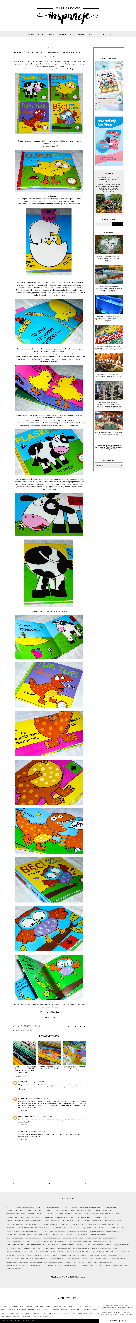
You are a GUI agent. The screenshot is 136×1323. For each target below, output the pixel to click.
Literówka (97, 1310)
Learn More (114, 1320)
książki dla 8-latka (84, 1245)
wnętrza (31, 1214)
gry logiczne (74, 1228)
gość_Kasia (23, 1082)
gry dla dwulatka (112, 1231)
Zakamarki (26, 1317)
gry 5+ (25, 1251)
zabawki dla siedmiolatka (15, 1265)
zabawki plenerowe (97, 1231)
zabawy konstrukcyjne (97, 1234)
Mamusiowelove (25, 1117)
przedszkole (103, 1228)
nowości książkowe (13, 1248)
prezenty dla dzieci (41, 1241)
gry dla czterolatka (33, 1238)
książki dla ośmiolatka (50, 1224)
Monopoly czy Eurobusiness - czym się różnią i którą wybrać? (108, 348)
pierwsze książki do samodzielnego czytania (39, 1248)
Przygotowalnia (40, 1313)
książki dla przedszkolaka (24, 1207)
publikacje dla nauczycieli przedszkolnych (98, 1224)
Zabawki (62, 34)
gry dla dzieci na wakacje (39, 1251)
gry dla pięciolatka (33, 1224)
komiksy (94, 1214)
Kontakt (111, 34)
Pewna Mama (24, 1098)
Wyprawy (81, 34)
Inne (101, 34)
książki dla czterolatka (92, 1221)
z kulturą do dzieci (82, 1214)
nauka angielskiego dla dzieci (54, 1231)
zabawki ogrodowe (70, 1265)
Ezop (38, 1310)
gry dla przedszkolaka (51, 1238)
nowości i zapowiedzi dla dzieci (17, 1221)
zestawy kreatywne (60, 1228)
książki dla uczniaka (54, 1207)
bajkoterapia (94, 1255)
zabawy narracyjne (119, 1265)
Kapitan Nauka (74, 1310)
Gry (72, 34)
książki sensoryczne (102, 1258)
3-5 (7, 1207)
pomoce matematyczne (38, 1262)
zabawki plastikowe (87, 1265)
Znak (34, 1317)
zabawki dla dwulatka (33, 1210)
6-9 (11, 1207)
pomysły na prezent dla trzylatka (18, 1241)
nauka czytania (58, 1234)
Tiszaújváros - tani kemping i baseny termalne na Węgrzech (108, 376)
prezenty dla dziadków (81, 1248)
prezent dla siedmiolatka (27, 1228)
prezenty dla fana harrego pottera (78, 1262)
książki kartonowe (102, 1217)
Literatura (87, 1310)
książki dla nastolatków (31, 1231)
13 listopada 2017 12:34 (38, 1131)
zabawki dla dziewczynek (103, 1262)
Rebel (74, 1313)
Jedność (64, 1310)
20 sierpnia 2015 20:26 (39, 1098)
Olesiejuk (55, 1012)
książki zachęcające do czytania (102, 1251)
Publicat (66, 1313)
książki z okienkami (122, 1245)
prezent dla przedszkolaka (77, 1234)
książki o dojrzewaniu (58, 1258)
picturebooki (11, 1228)
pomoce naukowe (64, 1248)
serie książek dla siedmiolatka (80, 1241)
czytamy (21, 1030)
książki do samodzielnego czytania (19, 1234)
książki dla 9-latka (58, 1251)
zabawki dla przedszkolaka (90, 1207)
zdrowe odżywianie (13, 1251)
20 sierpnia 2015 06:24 (38, 1082)
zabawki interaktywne (14, 1245)
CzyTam (97, 1306)
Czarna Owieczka (69, 1306)
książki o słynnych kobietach (90, 1238)
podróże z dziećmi (68, 1210)
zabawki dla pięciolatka (102, 1241)
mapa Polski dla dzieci (42, 1234)
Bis (37, 1306)
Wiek (40, 34)
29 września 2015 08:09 (42, 1117)
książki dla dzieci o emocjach (36, 1258)
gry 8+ (119, 1224)
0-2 (16, 1030)
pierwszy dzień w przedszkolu (17, 1262)
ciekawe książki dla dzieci (109, 1214)
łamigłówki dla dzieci (118, 1228)
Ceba (110, 1234)
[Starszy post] (85, 1183)
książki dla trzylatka (104, 1210)
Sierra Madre (83, 1313)
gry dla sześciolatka (52, 1221)
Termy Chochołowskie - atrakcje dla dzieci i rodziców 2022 (108, 434)
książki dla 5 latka (68, 1245)
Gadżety (92, 34)
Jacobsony (55, 1310)
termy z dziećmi (36, 1221)
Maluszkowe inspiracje (22, 1320)
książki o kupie (73, 1258)
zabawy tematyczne (13, 1269)
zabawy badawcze (103, 1265)
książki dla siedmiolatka (64, 1217)
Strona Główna (28, 34)
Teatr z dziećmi (47, 1217)
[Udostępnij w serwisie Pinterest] (84, 1026)
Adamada (4, 1306)
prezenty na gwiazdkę (58, 1241)
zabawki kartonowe (35, 1265)
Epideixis (31, 1310)
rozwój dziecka (45, 1228)
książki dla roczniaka (45, 1214)
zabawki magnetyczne (53, 1265)
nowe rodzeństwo (109, 1238)
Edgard (4, 1310)
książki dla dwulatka (14, 1210)
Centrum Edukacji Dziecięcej (50, 1306)
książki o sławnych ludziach (77, 1251)
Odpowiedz (23, 1092)
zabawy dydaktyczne (34, 1255)
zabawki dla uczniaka (52, 1210)
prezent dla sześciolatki (15, 1255)
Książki (50, 34)
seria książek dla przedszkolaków (104, 1248)
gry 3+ (79, 1221)
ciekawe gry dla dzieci (85, 1210)
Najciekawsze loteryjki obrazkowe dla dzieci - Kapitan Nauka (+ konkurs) (109, 289)
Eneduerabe (21, 1310)
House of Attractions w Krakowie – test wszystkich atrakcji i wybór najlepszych (108, 405)
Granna (45, 1310)
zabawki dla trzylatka (14, 1224)
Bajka (22, 1306)
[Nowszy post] (14, 1183)
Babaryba (14, 1306)
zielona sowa (43, 1317)
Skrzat (92, 1313)
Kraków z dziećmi (33, 1217)
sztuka (121, 1248)
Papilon (28, 1313)
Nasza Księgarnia (7, 1313)
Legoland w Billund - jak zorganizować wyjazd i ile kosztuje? (109, 179)
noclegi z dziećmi (123, 1251)
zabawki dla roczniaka (64, 1214)
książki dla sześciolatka (15, 1217)
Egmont (12, 1310)
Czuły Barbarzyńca (85, 1306)
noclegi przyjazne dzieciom (77, 1231)
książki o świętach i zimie (71, 1224)
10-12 (38, 1207)
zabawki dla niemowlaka (113, 1221)
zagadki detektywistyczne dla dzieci (73, 1255)
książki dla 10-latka (89, 1228)
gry (65, 1207)
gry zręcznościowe (70, 1238)
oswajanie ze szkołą (119, 1258)
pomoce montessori (56, 1262)
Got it (122, 1320)
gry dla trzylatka (13, 1231)
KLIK (55, 1017)
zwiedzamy (74, 1207)
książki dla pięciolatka (84, 1217)
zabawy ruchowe (51, 1255)
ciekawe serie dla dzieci (14, 1238)
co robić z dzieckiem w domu (111, 1255)
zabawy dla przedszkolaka (35, 1245)
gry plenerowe (53, 1245)
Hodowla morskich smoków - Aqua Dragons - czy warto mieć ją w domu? (108, 319)
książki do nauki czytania (102, 1245)
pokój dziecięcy (68, 1221)
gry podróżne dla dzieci (15, 1258)
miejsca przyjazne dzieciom (16, 1214)
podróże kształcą (109, 1207)
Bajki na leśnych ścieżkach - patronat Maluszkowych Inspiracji (108, 259)
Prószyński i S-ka (54, 1313)
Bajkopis (30, 1306)
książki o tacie (87, 1258)
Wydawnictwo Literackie (10, 1317)
